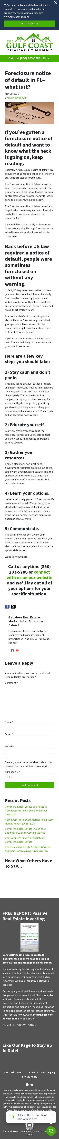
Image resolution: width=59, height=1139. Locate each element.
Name (9, 722)
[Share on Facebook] (7, 607)
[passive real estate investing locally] (29, 937)
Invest (20, 1072)
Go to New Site (29, 23)
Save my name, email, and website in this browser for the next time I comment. (28, 764)
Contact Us (32, 1072)
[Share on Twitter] (13, 607)
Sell (12, 1072)
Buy (6, 1072)
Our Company (48, 1072)
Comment (11, 683)
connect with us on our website (29, 575)
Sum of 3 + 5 (12, 772)
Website (9, 746)
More (46, 58)
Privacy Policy (29, 1076)
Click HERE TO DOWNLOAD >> (19, 1025)
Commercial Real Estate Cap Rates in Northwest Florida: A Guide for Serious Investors (26, 810)
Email (9, 734)
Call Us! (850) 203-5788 (24, 58)
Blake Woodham (17, 98)
